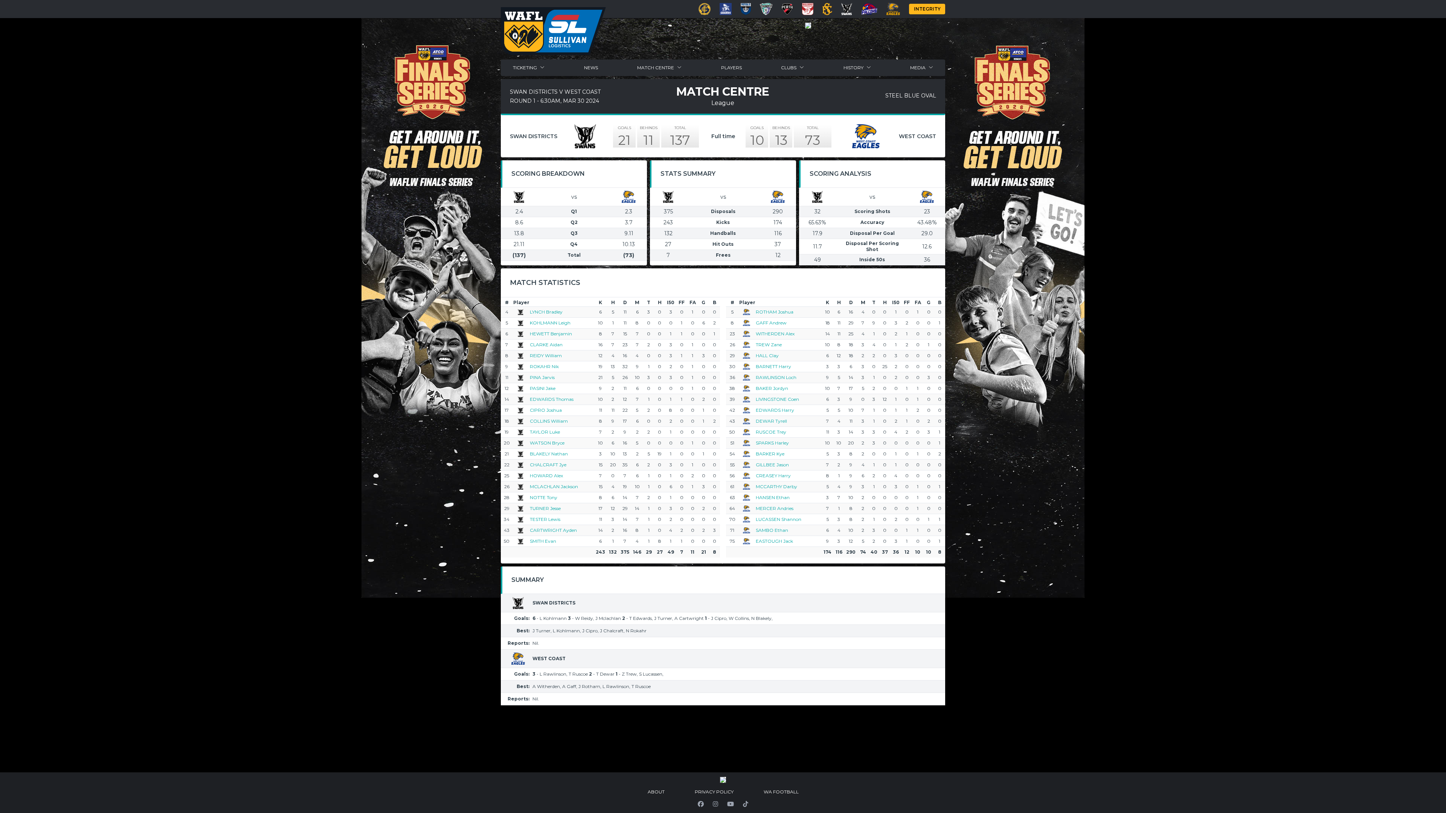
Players (731, 67)
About (656, 792)
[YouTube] (730, 804)
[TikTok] (745, 804)
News (591, 67)
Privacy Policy (714, 792)
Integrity (927, 9)
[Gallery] (808, 26)
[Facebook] (701, 804)
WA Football (781, 792)
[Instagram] (715, 804)
